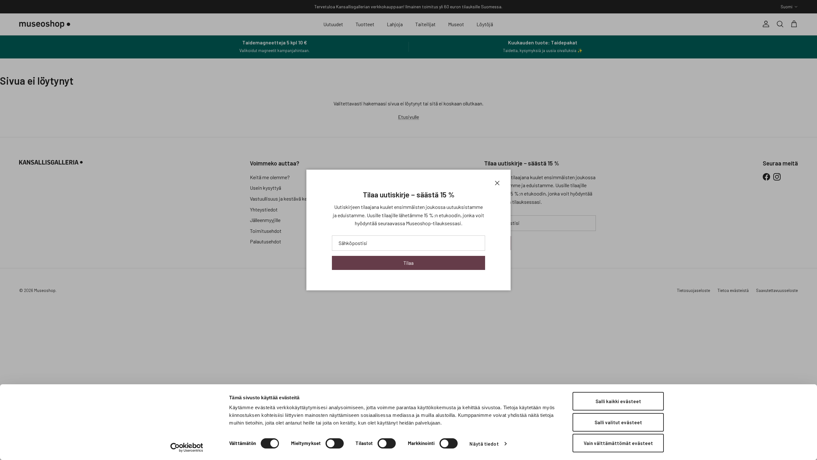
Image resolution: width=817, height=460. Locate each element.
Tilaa (408, 263)
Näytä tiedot (483, 444)
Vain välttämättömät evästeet (618, 443)
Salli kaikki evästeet (618, 401)
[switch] (335, 443)
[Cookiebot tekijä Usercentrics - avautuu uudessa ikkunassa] (187, 447)
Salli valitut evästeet (618, 422)
